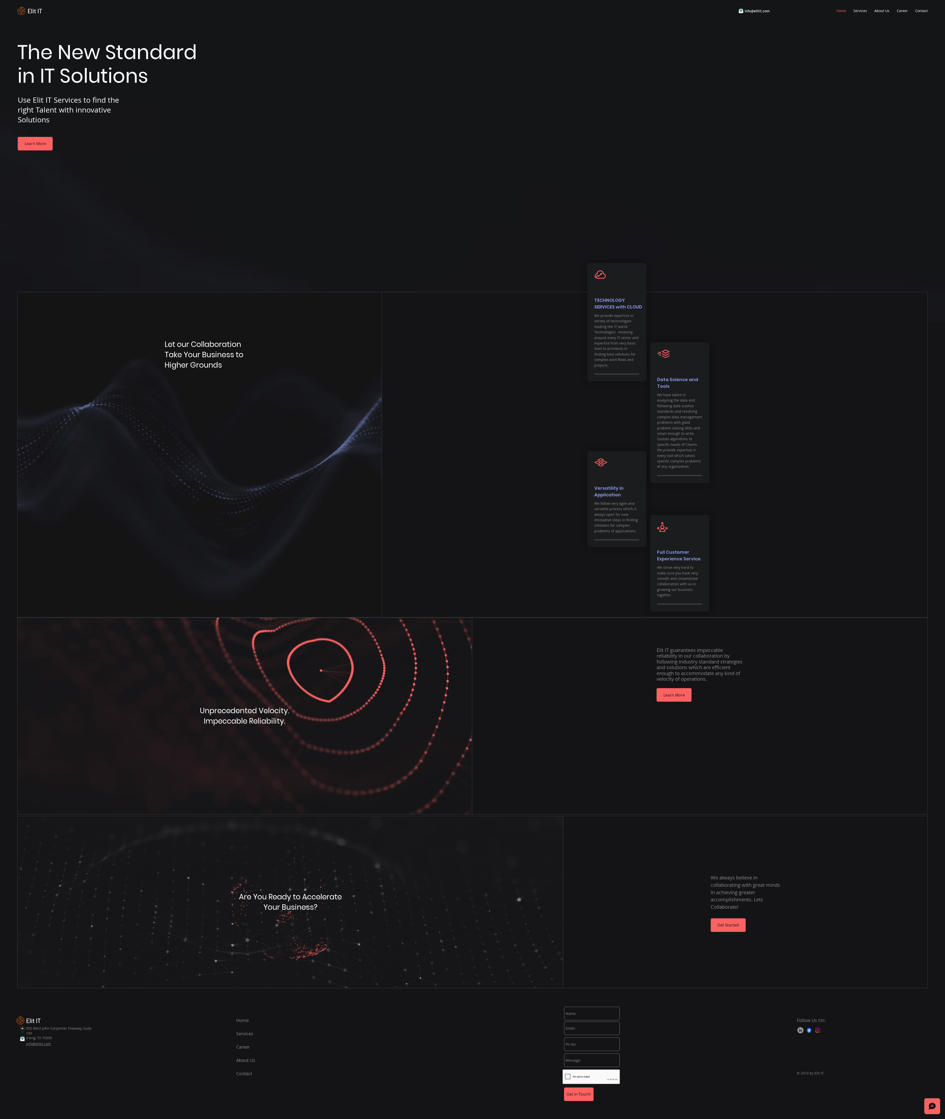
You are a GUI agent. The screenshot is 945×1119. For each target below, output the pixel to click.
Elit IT (35, 11)
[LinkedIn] (800, 1030)
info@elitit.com (757, 11)
